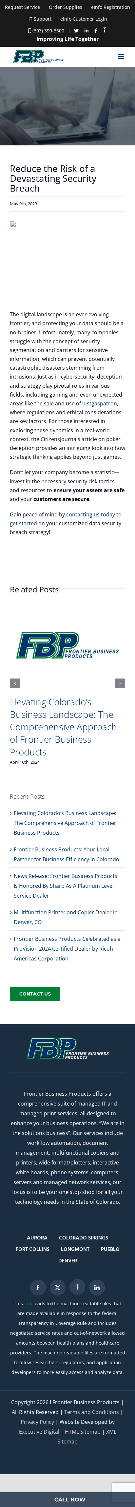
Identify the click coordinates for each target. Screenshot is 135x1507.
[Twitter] (58, 1287)
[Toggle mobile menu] (121, 56)
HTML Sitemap (83, 1431)
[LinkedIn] (97, 1287)
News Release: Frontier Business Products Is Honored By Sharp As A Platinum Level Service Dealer (65, 885)
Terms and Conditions (91, 1412)
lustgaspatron (99, 403)
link (28, 1303)
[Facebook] (38, 1287)
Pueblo (110, 1249)
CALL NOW (70, 1500)
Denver (67, 1261)
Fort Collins (32, 1249)
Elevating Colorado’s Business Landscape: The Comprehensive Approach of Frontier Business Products (63, 727)
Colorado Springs (83, 1238)
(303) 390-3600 (47, 31)
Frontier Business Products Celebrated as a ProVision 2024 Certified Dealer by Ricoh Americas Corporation (67, 948)
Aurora (37, 1238)
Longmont (75, 1249)
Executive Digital (39, 1431)
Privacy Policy (37, 1421)
